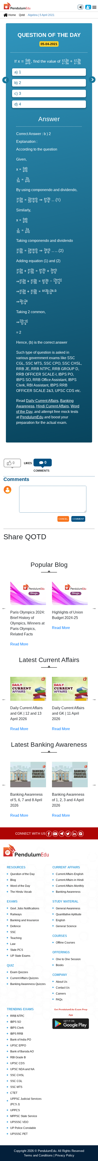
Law (12, 944)
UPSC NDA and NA (22, 1069)
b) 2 (17, 83)
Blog (13, 880)
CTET (13, 1093)
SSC (13, 932)
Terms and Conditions (39, 1155)
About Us (61, 981)
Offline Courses (65, 942)
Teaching (16, 938)
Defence (15, 926)
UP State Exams (20, 955)
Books (60, 965)
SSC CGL (16, 1081)
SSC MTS (16, 1087)
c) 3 (17, 93)
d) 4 (17, 104)
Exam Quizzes (19, 972)
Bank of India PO (20, 1039)
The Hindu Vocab (21, 891)
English (60, 920)
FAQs (59, 999)
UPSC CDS (17, 1063)
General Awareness (68, 908)
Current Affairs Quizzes (24, 978)
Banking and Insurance (24, 920)
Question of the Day (22, 874)
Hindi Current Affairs (52, 406)
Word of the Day (20, 885)
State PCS (16, 949)
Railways (16, 914)
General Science (66, 926)
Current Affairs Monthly (70, 885)
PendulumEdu (31, 417)
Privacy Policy (64, 1155)
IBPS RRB (16, 1033)
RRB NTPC (17, 1016)
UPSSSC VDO (19, 1122)
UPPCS (15, 1110)
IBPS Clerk (17, 1027)
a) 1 (17, 72)
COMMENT (78, 519)
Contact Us (63, 987)
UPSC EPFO (18, 1045)
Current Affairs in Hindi (70, 880)
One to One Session (68, 959)
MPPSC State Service (23, 1116)
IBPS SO (15, 1021)
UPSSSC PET (19, 1133)
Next (94, 608)
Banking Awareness (68, 891)
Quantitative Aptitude (68, 914)
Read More (19, 644)
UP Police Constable (23, 1128)
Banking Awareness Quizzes (28, 984)
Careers (61, 993)
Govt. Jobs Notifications (24, 908)
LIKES (28, 463)
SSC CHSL (17, 1075)
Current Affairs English (69, 874)
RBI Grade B (18, 1057)
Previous (4, 608)
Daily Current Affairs (42, 401)
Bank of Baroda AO (22, 1051)
